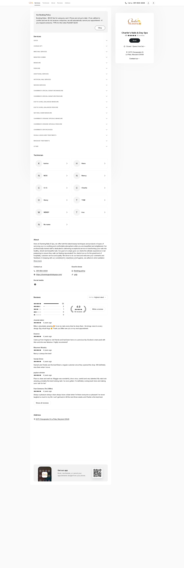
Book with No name (52, 224)
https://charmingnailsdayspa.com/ (49, 274)
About (53, 3)
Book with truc (90, 212)
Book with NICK (52, 176)
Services (37, 3)
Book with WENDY (52, 212)
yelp (75, 274)
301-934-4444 (139, 3)
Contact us (133, 58)
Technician (45, 3)
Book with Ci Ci (52, 188)
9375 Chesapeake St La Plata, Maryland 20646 (135, 53)
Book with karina (52, 163)
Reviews (60, 3)
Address (67, 3)
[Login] (153, 3)
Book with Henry (52, 200)
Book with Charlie (90, 188)
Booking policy (79, 271)
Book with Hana (90, 163)
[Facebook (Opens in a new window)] (35, 284)
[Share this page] (148, 3)
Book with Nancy (90, 176)
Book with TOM (90, 200)
